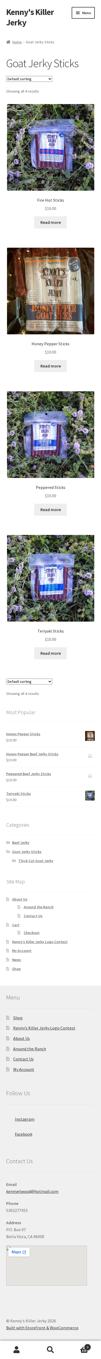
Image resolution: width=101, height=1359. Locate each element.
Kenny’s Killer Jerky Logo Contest (40, 941)
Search (50, 1350)
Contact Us (33, 915)
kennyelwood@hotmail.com (32, 1191)
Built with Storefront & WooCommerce (42, 1327)
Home (17, 42)
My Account (22, 950)
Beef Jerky (20, 842)
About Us (19, 899)
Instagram (24, 1119)
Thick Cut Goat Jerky (35, 860)
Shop (16, 968)
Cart (15, 924)
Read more (50, 222)
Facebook (23, 1134)
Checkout (32, 932)
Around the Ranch (39, 907)
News (16, 959)
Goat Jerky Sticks (26, 851)
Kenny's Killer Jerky (30, 17)
